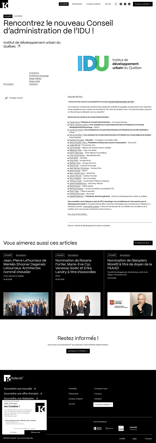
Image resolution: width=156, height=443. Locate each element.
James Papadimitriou (77, 183)
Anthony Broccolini (77, 194)
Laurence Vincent (76, 130)
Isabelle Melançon (76, 196)
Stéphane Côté (75, 150)
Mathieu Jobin (75, 163)
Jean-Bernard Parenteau (79, 168)
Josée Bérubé (74, 145)
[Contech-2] (97, 428)
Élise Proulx (74, 166)
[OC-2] (121, 428)
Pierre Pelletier (75, 178)
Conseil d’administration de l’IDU (121, 102)
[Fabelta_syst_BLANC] (109, 428)
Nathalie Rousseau (76, 140)
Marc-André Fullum (77, 173)
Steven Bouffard (75, 135)
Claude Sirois (74, 122)
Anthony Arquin (75, 181)
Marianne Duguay (76, 189)
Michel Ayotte (74, 171)
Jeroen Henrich (75, 176)
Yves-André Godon (77, 155)
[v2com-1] (133, 428)
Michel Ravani (74, 186)
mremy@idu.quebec (91, 206)
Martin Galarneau (76, 153)
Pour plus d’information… (78, 214)
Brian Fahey (74, 191)
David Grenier (74, 148)
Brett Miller (73, 158)
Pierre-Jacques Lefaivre (79, 125)
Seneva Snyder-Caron (78, 143)
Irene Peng (73, 160)
